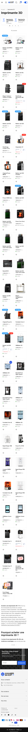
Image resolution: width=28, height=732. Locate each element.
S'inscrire (21, 663)
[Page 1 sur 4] (10, 26)
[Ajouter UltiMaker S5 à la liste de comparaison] (16, 356)
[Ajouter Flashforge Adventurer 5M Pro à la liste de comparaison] (16, 107)
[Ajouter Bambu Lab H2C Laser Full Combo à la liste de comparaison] (16, 279)
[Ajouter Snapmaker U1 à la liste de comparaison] (16, 157)
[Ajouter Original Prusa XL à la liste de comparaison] (3, 329)
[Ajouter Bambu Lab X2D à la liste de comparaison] (16, 130)
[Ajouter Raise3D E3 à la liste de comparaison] (3, 279)
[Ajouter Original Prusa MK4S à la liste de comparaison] (3, 181)
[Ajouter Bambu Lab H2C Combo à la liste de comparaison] (16, 254)
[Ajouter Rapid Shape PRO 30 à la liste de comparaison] (16, 500)
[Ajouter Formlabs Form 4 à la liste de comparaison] (16, 329)
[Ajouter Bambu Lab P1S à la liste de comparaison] (3, 80)
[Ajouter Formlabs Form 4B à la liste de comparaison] (3, 500)
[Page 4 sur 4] (18, 26)
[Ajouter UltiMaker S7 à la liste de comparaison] (16, 406)
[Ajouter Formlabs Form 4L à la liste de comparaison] (3, 429)
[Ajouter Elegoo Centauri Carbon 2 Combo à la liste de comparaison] (3, 107)
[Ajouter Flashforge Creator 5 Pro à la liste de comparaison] (3, 157)
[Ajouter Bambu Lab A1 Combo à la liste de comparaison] (16, 56)
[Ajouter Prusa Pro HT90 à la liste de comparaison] (16, 453)
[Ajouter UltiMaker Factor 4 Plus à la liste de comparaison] (16, 525)
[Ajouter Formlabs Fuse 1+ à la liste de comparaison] (3, 549)
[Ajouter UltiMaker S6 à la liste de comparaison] (3, 381)
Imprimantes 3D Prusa (21, 20)
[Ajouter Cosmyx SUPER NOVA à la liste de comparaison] (3, 476)
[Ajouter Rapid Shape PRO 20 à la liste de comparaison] (16, 476)
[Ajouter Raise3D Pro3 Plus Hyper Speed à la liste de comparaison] (3, 406)
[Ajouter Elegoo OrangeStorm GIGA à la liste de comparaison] (16, 305)
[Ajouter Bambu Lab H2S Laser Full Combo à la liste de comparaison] (3, 230)
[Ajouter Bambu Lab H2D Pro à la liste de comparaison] (3, 356)
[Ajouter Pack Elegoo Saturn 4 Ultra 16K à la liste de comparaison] (3, 599)
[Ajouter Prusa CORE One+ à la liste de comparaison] (3, 205)
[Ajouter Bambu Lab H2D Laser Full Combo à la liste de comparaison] (3, 254)
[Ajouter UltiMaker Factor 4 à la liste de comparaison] (3, 525)
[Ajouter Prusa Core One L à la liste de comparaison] (16, 230)
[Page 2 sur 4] (12, 26)
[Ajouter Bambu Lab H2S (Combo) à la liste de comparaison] (16, 181)
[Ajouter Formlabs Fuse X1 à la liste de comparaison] (3, 576)
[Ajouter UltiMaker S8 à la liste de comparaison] (16, 429)
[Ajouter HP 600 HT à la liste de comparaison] (16, 549)
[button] (2, 2)
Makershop (14, 725)
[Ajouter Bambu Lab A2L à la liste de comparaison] (16, 80)
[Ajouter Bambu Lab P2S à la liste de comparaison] (3, 130)
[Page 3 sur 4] (15, 26)
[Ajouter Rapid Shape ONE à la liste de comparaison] (3, 453)
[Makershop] (7, 675)
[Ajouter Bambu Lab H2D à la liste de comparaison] (16, 205)
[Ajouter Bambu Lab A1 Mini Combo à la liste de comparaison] (3, 56)
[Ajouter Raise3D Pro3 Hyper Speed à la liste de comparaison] (16, 381)
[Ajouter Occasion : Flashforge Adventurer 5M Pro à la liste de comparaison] (16, 576)
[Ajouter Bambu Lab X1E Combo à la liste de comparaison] (3, 305)
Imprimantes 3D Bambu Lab (9, 20)
